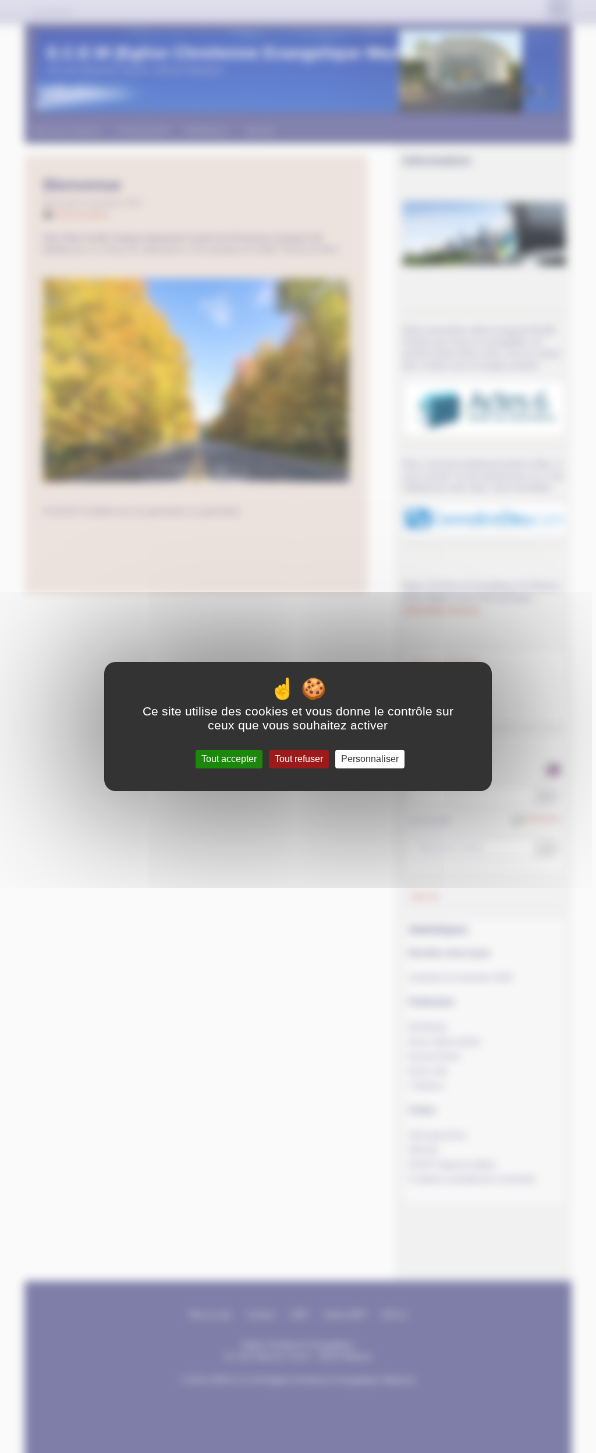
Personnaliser (370, 759)
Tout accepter (229, 759)
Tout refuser (299, 759)
